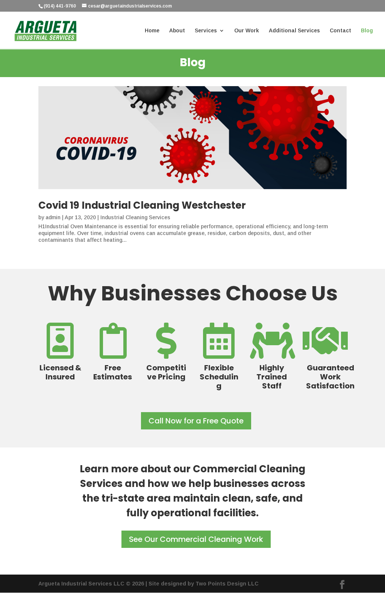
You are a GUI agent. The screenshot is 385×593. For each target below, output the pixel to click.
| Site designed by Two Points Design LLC (202, 584)
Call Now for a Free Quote (196, 421)
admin (53, 217)
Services (206, 30)
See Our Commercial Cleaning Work (196, 539)
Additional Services (294, 30)
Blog (367, 30)
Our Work (246, 30)
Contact (340, 30)
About (177, 30)
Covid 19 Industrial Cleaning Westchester (142, 205)
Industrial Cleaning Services (135, 217)
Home (152, 30)
